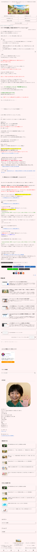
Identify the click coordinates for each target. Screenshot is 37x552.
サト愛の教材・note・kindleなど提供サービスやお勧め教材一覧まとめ (18, 543)
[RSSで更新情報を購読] (23, 273)
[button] (24, 269)
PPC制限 (15, 262)
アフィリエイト (22, 262)
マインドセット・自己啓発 (30, 545)
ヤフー (26, 262)
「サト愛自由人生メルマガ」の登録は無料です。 (11, 197)
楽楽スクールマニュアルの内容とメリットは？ (10, 153)
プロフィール (3, 431)
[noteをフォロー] (21, 273)
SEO (18, 262)
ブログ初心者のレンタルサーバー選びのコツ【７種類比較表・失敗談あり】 (6, 546)
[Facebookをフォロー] (16, 273)
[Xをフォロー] (14, 273)
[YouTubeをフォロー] (19, 273)
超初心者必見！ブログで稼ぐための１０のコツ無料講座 (14, 254)
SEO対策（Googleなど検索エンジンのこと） (7, 262)
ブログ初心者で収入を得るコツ (18, 545)
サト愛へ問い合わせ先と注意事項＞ (7, 435)
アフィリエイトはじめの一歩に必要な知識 (6, 548)
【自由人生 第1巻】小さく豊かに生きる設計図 (10, 166)
